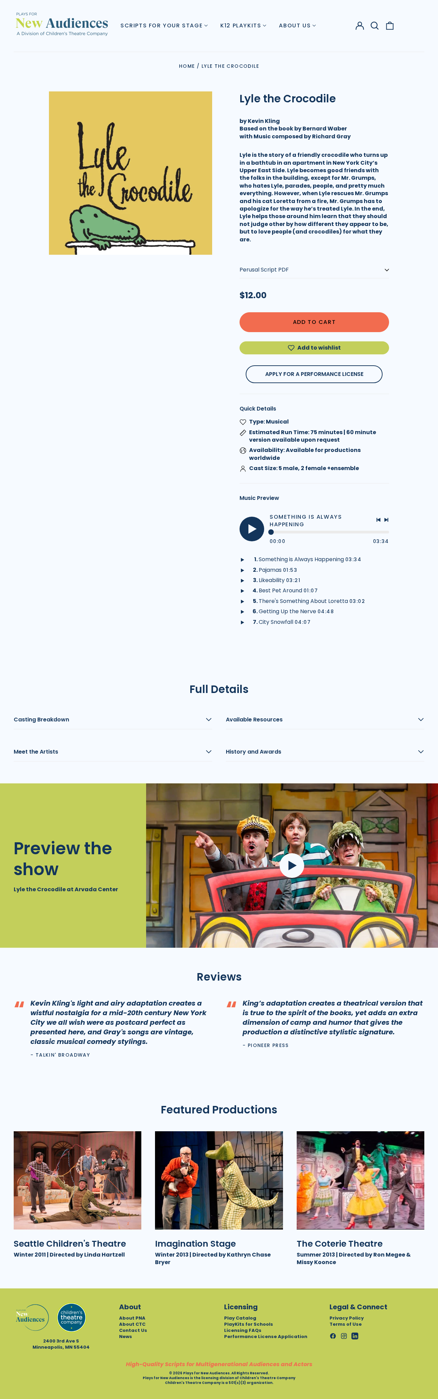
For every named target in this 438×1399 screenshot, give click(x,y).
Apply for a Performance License (314, 374)
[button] (375, 26)
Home (187, 66)
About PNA (132, 1318)
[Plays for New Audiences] (62, 24)
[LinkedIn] (354, 1336)
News (125, 1336)
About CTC (132, 1324)
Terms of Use (346, 1324)
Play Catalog (240, 1318)
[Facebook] (333, 1336)
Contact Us (133, 1330)
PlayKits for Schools (248, 1324)
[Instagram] (343, 1336)
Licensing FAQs (242, 1330)
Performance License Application (265, 1336)
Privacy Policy (347, 1318)
